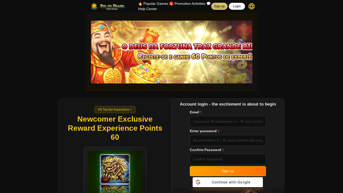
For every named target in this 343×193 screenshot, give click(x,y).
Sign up (219, 6)
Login (237, 6)
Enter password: (204, 131)
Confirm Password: (207, 150)
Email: (196, 112)
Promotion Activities (187, 4)
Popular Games (153, 4)
